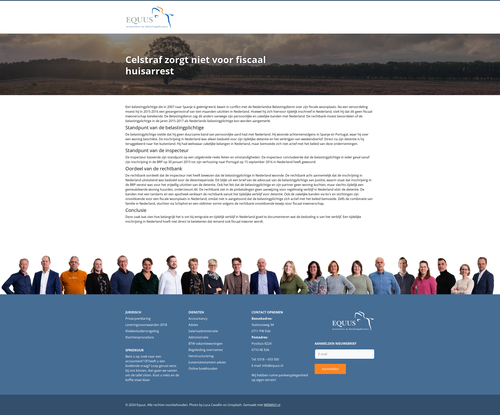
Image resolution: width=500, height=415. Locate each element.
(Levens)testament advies (207, 362)
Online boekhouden (203, 368)
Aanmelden (330, 369)
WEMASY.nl (272, 405)
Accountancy (197, 318)
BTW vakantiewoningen (205, 343)
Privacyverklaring (138, 318)
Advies (193, 325)
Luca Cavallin (212, 405)
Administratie (198, 337)
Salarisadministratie (203, 331)
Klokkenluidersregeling (142, 331)
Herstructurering (201, 356)
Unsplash (235, 405)
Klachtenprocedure (139, 337)
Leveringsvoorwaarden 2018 (146, 325)
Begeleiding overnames (205, 350)
